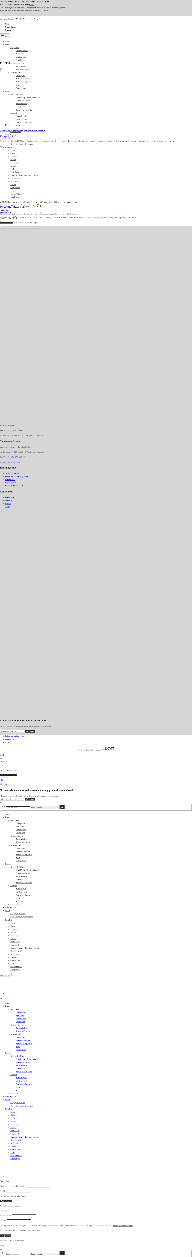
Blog (7, 24)
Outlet (7, 138)
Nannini (13, 932)
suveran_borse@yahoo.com (10, 462)
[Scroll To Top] (1, 781)
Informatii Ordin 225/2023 (15, 486)
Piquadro (13, 929)
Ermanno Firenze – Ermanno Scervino (24, 948)
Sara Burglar (15, 970)
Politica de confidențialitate (15, 736)
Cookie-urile (9, 739)
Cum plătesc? (10, 480)
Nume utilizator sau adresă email (13, 1186)
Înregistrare (17, 1206)
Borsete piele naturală (24, 883)
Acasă (7, 41)
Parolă (3, 1191)
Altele (18, 125)
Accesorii (13, 886)
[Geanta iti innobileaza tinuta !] (50, 197)
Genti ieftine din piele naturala (21, 144)
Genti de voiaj (10, 907)
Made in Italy (15, 942)
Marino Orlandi (16, 967)
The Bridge (14, 936)
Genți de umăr (21, 57)
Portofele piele (21, 889)
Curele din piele (21, 892)
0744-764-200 (20, 457)
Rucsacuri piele (21, 66)
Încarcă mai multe (6, 223)
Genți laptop (20, 833)
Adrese (7, 507)
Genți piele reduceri (17, 914)
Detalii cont (9, 497)
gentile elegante (118, 218)
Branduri (8, 920)
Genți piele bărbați (17, 867)
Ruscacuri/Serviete (17, 836)
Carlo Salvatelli (16, 951)
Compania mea (10, 27)
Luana (12, 964)
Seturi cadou (20, 129)
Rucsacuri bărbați (22, 876)
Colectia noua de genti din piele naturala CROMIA (22, 130)
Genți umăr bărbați (23, 873)
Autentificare (6, 1201)
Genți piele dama (22, 51)
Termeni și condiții (12, 473)
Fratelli (13, 957)
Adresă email (5, 1216)
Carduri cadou (21, 861)
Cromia (13, 926)
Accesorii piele (15, 845)
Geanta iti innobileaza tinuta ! (13, 207)
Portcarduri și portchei (24, 122)
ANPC (7, 742)
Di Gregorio (14, 954)
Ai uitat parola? (20, 1196)
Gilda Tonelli (15, 960)
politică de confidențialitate (123, 1226)
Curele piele (20, 848)
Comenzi (8, 500)
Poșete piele (20, 54)
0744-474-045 (8, 457)
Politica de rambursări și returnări (17, 477)
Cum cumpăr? (10, 483)
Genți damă (14, 48)
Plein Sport (14, 945)
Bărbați (8, 864)
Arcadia (13, 939)
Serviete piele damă (23, 842)
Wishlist (8, 504)
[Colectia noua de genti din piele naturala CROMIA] (50, 120)
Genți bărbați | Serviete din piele (28, 870)
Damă (7, 45)
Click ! (31, 5)
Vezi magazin (44, 1)
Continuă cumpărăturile (8, 775)
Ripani (12, 923)
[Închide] (1, 14)
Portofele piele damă (23, 851)
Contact (8, 30)
